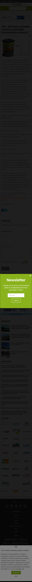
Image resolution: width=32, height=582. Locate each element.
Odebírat (16, 300)
